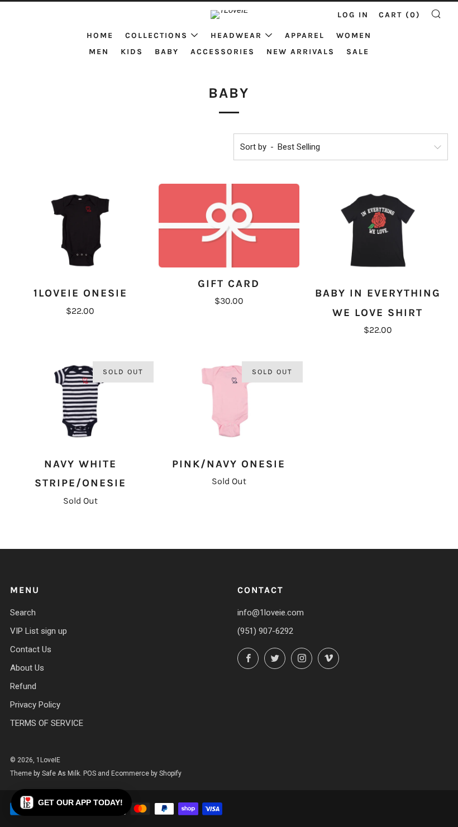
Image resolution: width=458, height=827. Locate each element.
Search (23, 613)
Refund (23, 686)
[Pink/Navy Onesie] (229, 401)
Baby (167, 51)
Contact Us (30, 649)
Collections (156, 35)
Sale (357, 51)
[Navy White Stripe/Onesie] (80, 401)
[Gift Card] (229, 225)
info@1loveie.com (270, 613)
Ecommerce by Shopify (146, 773)
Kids (132, 51)
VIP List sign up (38, 631)
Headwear (236, 35)
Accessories (222, 51)
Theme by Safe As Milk (45, 773)
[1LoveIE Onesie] (80, 231)
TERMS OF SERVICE (46, 723)
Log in (353, 15)
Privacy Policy (35, 705)
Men (99, 51)
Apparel (305, 35)
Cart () (400, 15)
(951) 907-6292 (265, 631)
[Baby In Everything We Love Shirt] (378, 231)
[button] (71, 802)
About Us (27, 668)
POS (89, 773)
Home (100, 35)
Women (353, 35)
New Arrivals (300, 51)
